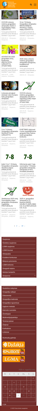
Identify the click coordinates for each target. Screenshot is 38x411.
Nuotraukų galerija (9, 338)
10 (5, 387)
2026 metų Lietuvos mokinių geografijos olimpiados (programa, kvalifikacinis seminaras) (28, 62)
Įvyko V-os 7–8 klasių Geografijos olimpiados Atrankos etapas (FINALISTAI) (10, 166)
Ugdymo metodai (9, 306)
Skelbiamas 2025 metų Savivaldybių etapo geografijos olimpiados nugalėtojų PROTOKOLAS (10, 202)
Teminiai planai (8, 321)
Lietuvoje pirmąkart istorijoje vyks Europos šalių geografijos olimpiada (10, 95)
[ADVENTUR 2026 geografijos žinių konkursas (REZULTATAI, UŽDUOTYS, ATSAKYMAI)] (10, 49)
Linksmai (6, 332)
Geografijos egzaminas (11, 303)
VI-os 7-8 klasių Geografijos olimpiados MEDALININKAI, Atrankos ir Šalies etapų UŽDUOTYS (28, 25)
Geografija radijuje (9, 292)
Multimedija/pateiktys (10, 317)
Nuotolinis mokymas (10, 288)
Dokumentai (7, 295)
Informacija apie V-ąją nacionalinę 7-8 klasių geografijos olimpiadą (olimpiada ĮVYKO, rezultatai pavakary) (27, 167)
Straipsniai (5, 40)
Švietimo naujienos (9, 243)
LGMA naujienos (8, 246)
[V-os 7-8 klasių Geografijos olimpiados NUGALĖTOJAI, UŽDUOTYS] (10, 122)
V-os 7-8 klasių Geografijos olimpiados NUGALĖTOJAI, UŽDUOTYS (10, 132)
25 (9, 395)
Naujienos (12, 107)
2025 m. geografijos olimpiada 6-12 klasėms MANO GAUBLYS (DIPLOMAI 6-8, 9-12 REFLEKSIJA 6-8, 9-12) (28, 203)
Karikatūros (7, 328)
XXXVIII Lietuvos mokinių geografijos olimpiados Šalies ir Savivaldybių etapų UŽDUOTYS (9, 25)
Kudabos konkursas (10, 257)
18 (9, 391)
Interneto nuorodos (9, 310)
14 (23, 387)
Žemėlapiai (7, 314)
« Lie (4, 404)
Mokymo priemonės (10, 261)
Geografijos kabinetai (10, 299)
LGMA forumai (8, 250)
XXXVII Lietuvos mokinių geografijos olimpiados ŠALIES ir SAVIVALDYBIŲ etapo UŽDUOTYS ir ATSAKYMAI (28, 97)
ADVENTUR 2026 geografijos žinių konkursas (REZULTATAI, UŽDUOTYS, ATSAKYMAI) (8, 61)
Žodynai (5, 325)
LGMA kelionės (8, 265)
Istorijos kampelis (9, 272)
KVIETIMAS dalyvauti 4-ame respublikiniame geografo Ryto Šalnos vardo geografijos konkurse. (28, 133)
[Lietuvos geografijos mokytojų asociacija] (9, 4)
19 (22, 226)
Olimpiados (12, 38)
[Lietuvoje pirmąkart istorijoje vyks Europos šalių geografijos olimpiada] (10, 85)
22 (29, 391)
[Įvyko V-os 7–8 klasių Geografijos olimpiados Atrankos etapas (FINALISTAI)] (10, 156)
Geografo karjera (9, 268)
